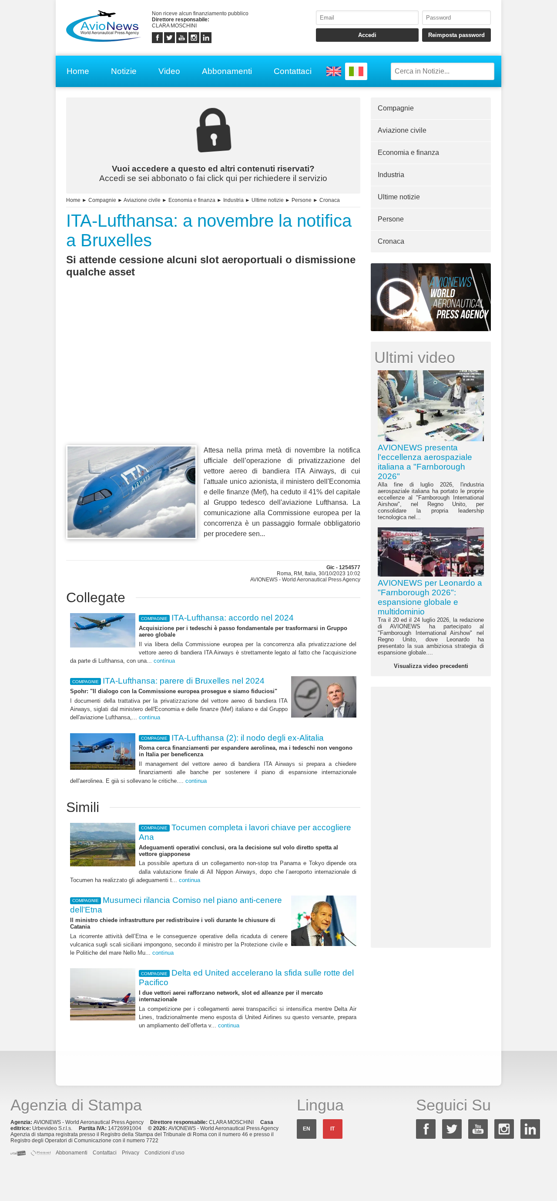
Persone (302, 200)
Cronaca (329, 200)
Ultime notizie (268, 200)
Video (169, 71)
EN (306, 1129)
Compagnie (102, 200)
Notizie (124, 71)
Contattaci (293, 71)
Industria (233, 200)
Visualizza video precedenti (431, 666)
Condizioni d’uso (164, 1153)
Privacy (130, 1153)
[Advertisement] (213, 377)
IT (332, 1129)
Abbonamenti (227, 71)
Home (78, 71)
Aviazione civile (142, 200)
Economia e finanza (191, 200)
